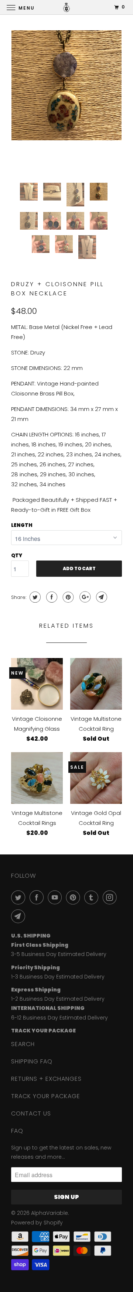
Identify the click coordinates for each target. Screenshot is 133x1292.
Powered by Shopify (37, 1222)
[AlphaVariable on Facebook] (38, 897)
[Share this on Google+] (84, 597)
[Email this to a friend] (100, 597)
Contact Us (31, 1113)
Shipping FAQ (31, 1061)
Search (23, 1044)
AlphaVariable (49, 1213)
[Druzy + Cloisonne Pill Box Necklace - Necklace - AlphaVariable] (66, 85)
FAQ (17, 1131)
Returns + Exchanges (46, 1079)
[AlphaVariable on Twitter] (19, 897)
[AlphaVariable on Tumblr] (92, 897)
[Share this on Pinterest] (67, 597)
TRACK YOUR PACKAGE (45, 1096)
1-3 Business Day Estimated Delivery (58, 976)
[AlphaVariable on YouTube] (56, 897)
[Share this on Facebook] (50, 597)
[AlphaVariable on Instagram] (111, 897)
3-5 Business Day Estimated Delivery (58, 954)
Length (22, 525)
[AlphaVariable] (66, 7)
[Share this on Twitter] (34, 597)
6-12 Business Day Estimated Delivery (59, 1017)
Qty (16, 555)
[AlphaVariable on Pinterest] (74, 897)
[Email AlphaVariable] (19, 916)
